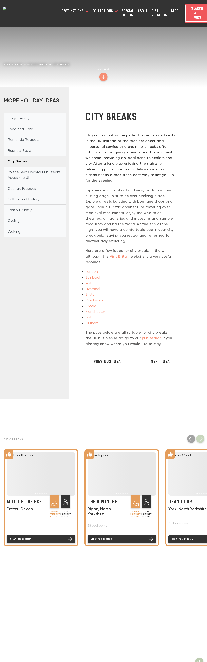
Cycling (14, 220)
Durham (91, 323)
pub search (152, 338)
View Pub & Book (20, 539)
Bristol (90, 294)
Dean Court (181, 502)
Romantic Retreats (23, 139)
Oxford (90, 306)
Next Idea (160, 361)
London (91, 271)
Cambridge (94, 300)
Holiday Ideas (37, 64)
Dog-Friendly (18, 118)
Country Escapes (22, 188)
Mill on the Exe (24, 502)
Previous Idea (107, 361)
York (88, 283)
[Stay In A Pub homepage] (28, 13)
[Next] (200, 439)
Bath (89, 317)
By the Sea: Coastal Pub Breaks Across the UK (34, 175)
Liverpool (92, 289)
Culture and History (23, 199)
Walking (14, 231)
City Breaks (17, 161)
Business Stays (20, 150)
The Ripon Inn (103, 502)
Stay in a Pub (13, 64)
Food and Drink (20, 129)
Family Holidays (20, 210)
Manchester (95, 311)
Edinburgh (93, 277)
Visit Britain (120, 256)
